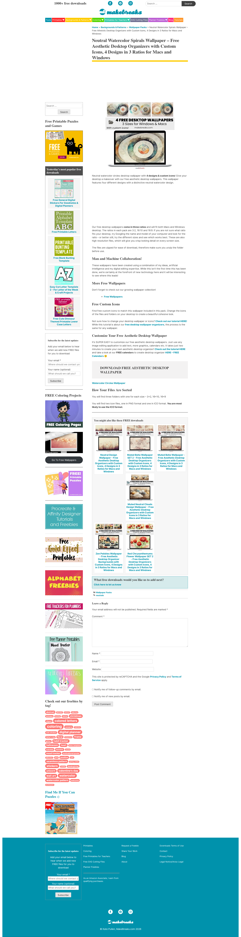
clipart (49, 721)
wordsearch (50, 785)
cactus (65, 716)
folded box (68, 737)
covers (68, 727)
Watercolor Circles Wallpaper (108, 383)
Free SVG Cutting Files (94, 861)
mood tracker (53, 753)
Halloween (52, 745)
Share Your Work (129, 851)
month (68, 749)
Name (96, 653)
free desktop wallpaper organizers (144, 324)
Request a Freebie (130, 845)
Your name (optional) (59, 369)
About (124, 861)
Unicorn (50, 770)
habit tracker (60, 741)
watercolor (67, 775)
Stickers (52, 766)
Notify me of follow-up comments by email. (117, 689)
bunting (57, 716)
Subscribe (55, 381)
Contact (163, 851)
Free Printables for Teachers (96, 856)
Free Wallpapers (113, 296)
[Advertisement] (140, 81)
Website (96, 669)
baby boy (75, 712)
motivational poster (71, 753)
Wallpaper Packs (138, 27)
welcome (75, 780)
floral (59, 737)
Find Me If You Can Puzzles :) (60, 794)
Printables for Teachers (116, 20)
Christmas (75, 716)
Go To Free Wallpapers (64, 460)
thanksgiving (73, 766)
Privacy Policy (158, 676)
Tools (48, 20)
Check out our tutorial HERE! (171, 321)
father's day (50, 737)
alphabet (59, 712)
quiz (72, 757)
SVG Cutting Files (139, 20)
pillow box (49, 757)
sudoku (63, 766)
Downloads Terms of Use (172, 845)
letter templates (75, 745)
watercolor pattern (57, 780)
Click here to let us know (107, 584)
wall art (51, 775)
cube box (77, 727)
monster (59, 749)
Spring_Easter (74, 762)
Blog (171, 20)
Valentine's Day (68, 770)
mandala (49, 749)
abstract (50, 712)
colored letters (66, 721)
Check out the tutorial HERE (170, 349)
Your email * (54, 360)
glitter (48, 741)
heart (63, 745)
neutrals (100, 595)
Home (95, 27)
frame (77, 736)
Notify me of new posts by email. (112, 696)
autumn (67, 712)
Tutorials (178, 20)
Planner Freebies (157, 20)
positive (64, 757)
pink (56, 757)
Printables (57, 20)
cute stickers (51, 733)
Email (95, 661)
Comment (98, 616)
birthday (49, 716)
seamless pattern (56, 761)
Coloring (97, 20)
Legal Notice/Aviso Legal (171, 861)
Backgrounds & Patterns (77, 20)
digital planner (70, 732)
